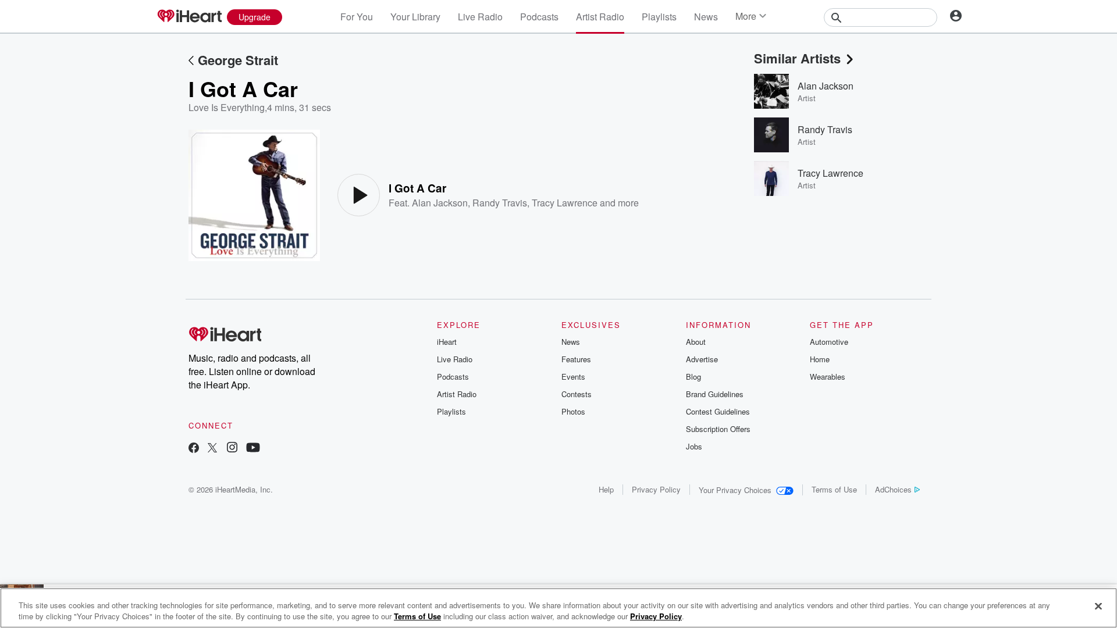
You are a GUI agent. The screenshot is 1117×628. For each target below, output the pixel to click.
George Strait (238, 60)
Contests (576, 393)
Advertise (702, 359)
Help (606, 489)
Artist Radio (600, 16)
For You (356, 16)
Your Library (415, 16)
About (696, 341)
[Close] (1098, 606)
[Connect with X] (212, 448)
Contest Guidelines (718, 411)
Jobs (694, 446)
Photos (573, 411)
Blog (693, 376)
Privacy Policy (656, 489)
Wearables (827, 376)
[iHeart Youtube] (253, 448)
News (706, 16)
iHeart (447, 341)
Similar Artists (797, 58)
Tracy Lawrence (564, 202)
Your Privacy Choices (735, 489)
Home (820, 359)
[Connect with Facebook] (193, 448)
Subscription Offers (718, 428)
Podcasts (539, 16)
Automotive (829, 341)
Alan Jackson (440, 202)
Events (573, 376)
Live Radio (480, 16)
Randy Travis (499, 202)
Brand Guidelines (715, 393)
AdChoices (893, 489)
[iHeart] (189, 16)
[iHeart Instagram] (232, 448)
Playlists (659, 16)
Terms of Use (834, 489)
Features (576, 359)
